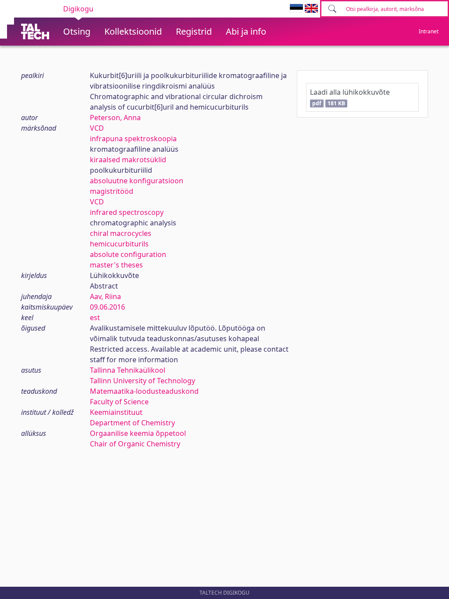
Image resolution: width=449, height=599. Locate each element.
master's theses (116, 265)
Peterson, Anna (115, 117)
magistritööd (111, 191)
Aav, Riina (105, 296)
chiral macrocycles (120, 233)
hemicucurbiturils (119, 244)
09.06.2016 (107, 307)
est (95, 317)
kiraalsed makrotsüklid (128, 159)
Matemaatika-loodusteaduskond (144, 391)
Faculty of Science (119, 401)
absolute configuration (128, 254)
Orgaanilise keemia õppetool (138, 433)
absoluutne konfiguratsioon (136, 180)
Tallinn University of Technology (142, 380)
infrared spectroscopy (127, 212)
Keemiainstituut (116, 412)
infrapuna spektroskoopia (133, 138)
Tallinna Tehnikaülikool (127, 370)
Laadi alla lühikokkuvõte (350, 97)
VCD (97, 128)
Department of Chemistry (132, 423)
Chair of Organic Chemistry (135, 444)
